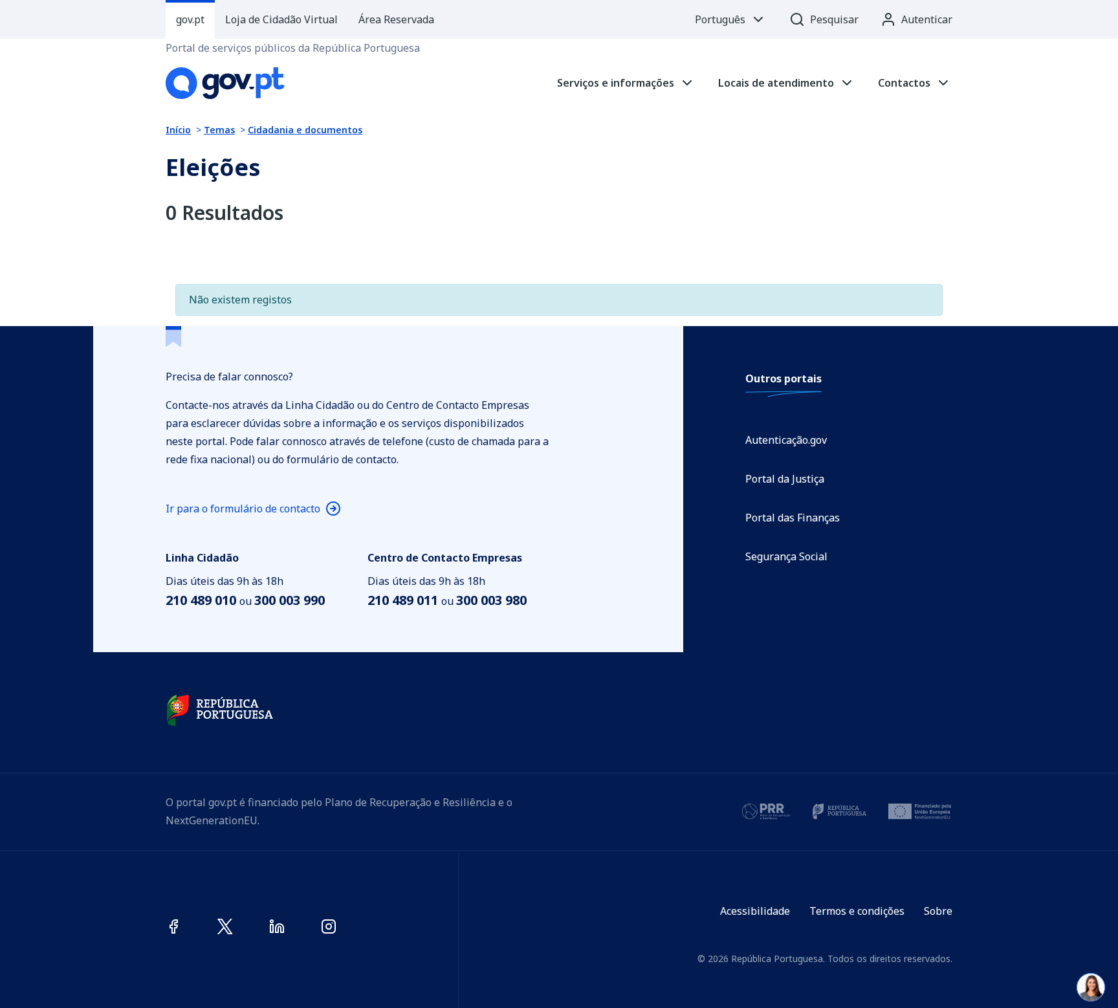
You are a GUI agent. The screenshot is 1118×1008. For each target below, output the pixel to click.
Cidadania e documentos (305, 130)
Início (178, 130)
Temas (219, 130)
